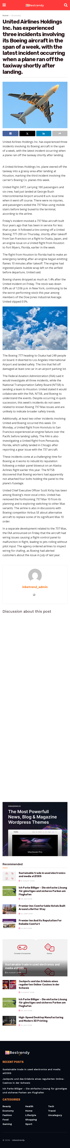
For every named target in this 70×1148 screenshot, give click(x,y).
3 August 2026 (27, 992)
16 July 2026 (26, 1025)
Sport (28, 1124)
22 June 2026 (26, 914)
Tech (51, 1106)
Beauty (7, 1106)
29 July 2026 (26, 899)
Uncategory (55, 1115)
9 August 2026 (27, 881)
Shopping (31, 1119)
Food (5, 1119)
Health (29, 1106)
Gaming (7, 1124)
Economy (16, 15)
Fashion (7, 1115)
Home (5, 15)
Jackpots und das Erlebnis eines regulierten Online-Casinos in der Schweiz (39, 984)
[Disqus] (35, 662)
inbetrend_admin (35, 587)
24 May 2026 (26, 928)
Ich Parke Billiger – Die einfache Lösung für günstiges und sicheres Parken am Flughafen (43, 891)
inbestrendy (18, 1140)
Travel (52, 1110)
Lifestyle (30, 1115)
